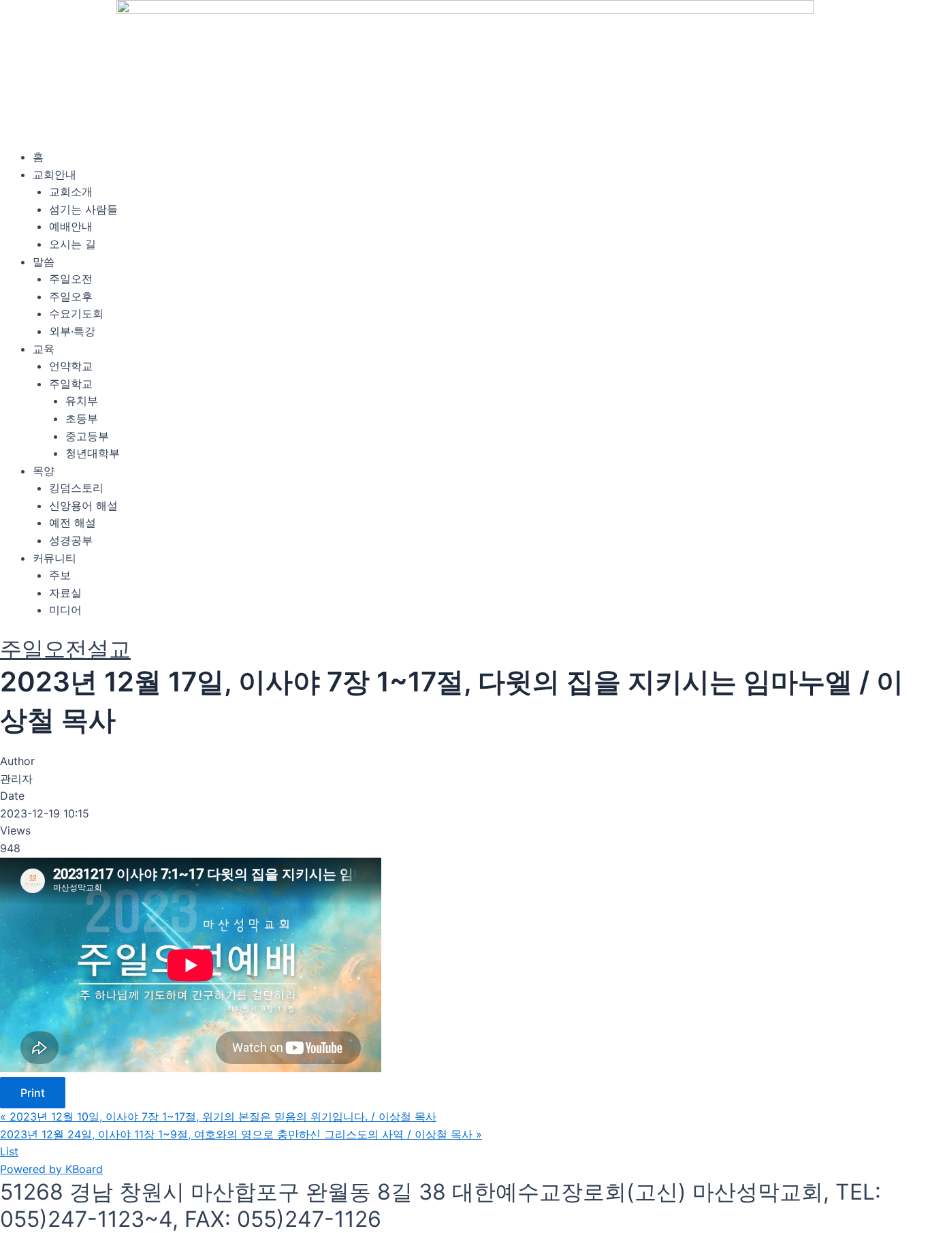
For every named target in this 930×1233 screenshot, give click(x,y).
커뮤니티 (54, 558)
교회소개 (71, 191)
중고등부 (87, 436)
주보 (60, 575)
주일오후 (71, 296)
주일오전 (71, 278)
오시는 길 (72, 244)
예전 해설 (72, 522)
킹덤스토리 (76, 488)
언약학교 (71, 366)
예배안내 (71, 226)
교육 (43, 349)
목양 (43, 471)
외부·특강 (72, 331)
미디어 (65, 609)
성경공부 (71, 540)
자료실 (65, 592)
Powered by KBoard (51, 1169)
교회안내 (54, 174)
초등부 (81, 418)
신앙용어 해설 (83, 505)
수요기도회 (76, 313)
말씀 (43, 261)
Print (32, 1092)
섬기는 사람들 (83, 209)
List (9, 1151)
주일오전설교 (65, 649)
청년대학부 (92, 453)
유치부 (81, 400)
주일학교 (71, 383)
